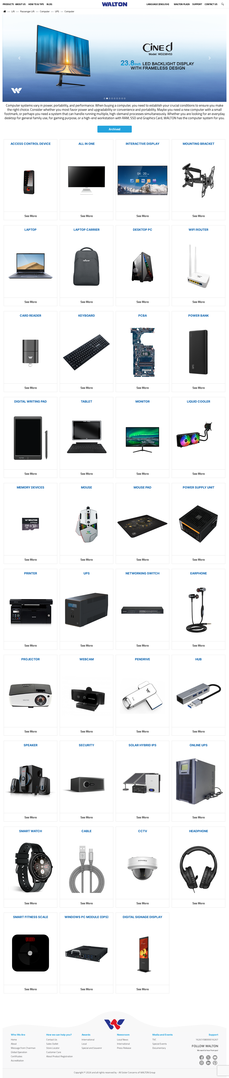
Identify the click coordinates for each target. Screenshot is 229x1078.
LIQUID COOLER (198, 401)
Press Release (124, 1048)
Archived (114, 129)
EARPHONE (198, 573)
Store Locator (53, 1048)
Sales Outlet (52, 1043)
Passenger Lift (27, 11)
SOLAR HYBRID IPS (142, 745)
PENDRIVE (142, 659)
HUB (198, 659)
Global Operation (19, 1052)
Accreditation (17, 1060)
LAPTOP (30, 229)
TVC (154, 1039)
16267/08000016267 (207, 1039)
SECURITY (86, 745)
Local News (122, 1039)
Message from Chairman (23, 1048)
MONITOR (142, 401)
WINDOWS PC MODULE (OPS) (86, 917)
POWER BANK (198, 315)
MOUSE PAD (142, 487)
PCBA (142, 315)
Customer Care (53, 1052)
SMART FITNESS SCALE (30, 917)
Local (84, 1043)
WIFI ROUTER (198, 229)
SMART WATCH (30, 831)
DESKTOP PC (142, 229)
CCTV (142, 831)
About (14, 1043)
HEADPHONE (198, 831)
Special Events (159, 1043)
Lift (13, 11)
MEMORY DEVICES (30, 487)
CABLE (86, 831)
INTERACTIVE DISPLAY (142, 143)
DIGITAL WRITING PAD (30, 401)
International (88, 1039)
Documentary (159, 1048)
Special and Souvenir (92, 1048)
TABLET (86, 401)
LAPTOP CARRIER (87, 229)
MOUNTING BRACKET (198, 143)
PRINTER (30, 573)
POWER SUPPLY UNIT (198, 487)
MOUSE (86, 487)
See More (30, 216)
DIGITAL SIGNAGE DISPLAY (142, 917)
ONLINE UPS (199, 745)
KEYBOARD (86, 315)
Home (14, 1039)
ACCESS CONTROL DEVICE (31, 143)
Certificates (16, 1056)
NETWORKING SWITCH (142, 573)
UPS (57, 11)
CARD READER (30, 315)
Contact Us (51, 1039)
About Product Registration (59, 1056)
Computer (45, 11)
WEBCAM (86, 659)
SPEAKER (31, 745)
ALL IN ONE (86, 143)
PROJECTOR (30, 659)
